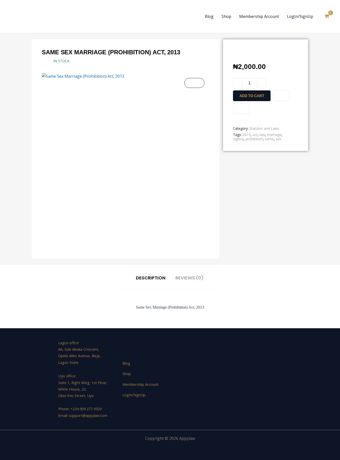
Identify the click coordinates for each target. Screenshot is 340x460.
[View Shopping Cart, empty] (326, 16)
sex (278, 138)
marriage (274, 134)
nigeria (238, 138)
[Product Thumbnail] (194, 83)
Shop (226, 16)
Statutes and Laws (264, 128)
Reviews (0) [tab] (189, 278)
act (255, 134)
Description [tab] (151, 278)
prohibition (254, 138)
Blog (209, 16)
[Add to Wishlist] (281, 95)
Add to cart (251, 96)
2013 (247, 134)
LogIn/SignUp (300, 16)
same (269, 138)
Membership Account (259, 16)
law (262, 134)
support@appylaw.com (88, 415)
